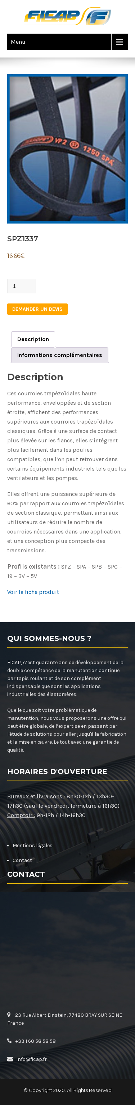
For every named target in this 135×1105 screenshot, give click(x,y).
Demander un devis (37, 309)
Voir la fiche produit (33, 591)
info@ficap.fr (32, 1059)
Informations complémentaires (59, 355)
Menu (18, 41)
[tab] (33, 339)
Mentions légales (33, 845)
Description (33, 339)
